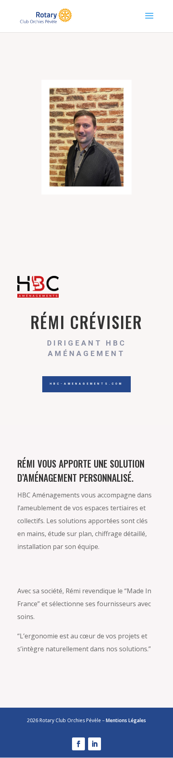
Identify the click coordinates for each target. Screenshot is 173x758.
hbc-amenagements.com (86, 383)
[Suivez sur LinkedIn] (94, 743)
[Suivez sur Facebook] (78, 743)
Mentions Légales (126, 720)
